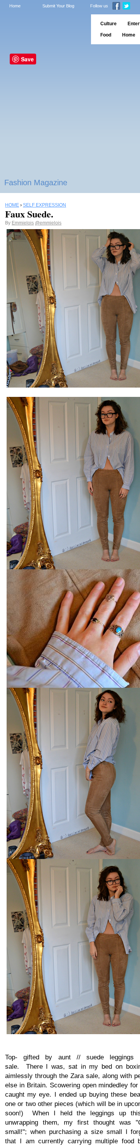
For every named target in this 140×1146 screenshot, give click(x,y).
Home (15, 5)
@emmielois (48, 223)
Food (105, 35)
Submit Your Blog (58, 5)
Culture (108, 23)
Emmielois (23, 223)
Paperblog (43, 29)
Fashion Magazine (35, 182)
